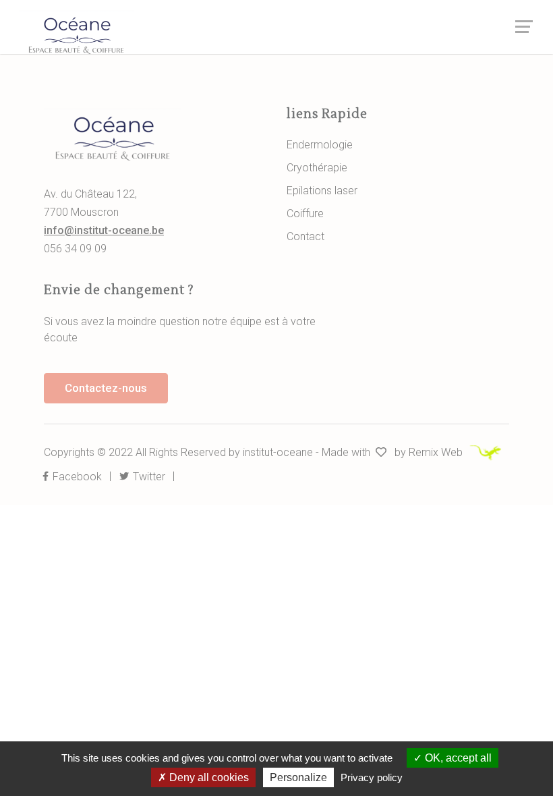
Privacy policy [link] (372, 777)
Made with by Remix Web (393, 452)
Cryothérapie (317, 167)
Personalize (298, 777)
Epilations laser (322, 190)
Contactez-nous (106, 388)
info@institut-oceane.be (104, 230)
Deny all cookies (208, 777)
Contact (305, 236)
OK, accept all (457, 758)
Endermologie (320, 144)
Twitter (147, 476)
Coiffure (305, 213)
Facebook (76, 476)
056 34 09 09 (75, 248)
